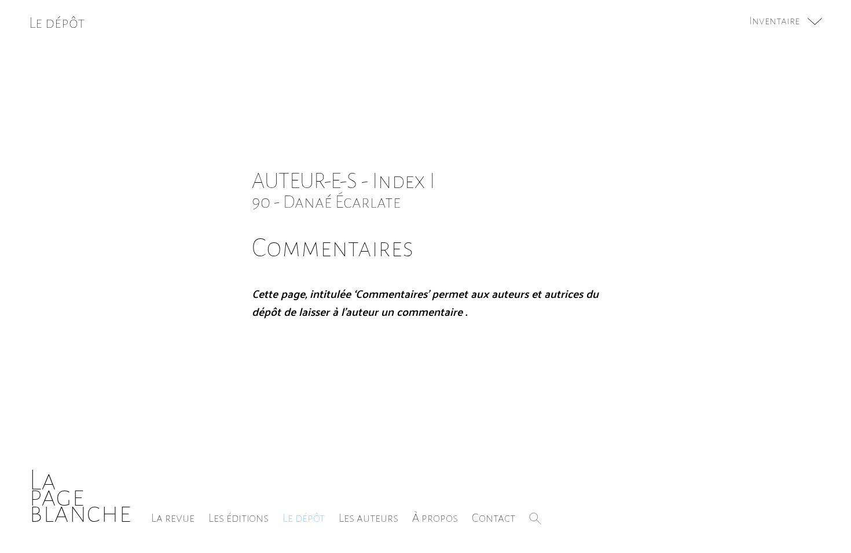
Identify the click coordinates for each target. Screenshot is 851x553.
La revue (173, 517)
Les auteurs (368, 517)
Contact (493, 517)
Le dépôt (304, 517)
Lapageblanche (80, 496)
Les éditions (238, 517)
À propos (435, 517)
